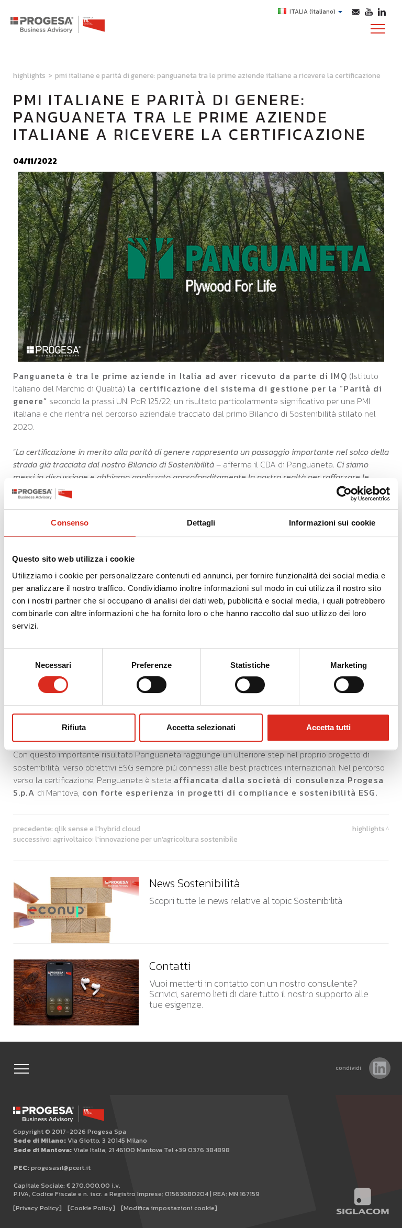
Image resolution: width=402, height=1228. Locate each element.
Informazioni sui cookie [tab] (332, 522)
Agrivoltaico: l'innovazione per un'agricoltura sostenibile (145, 839)
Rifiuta (74, 727)
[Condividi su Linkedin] (379, 1068)
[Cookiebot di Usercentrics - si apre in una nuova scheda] (344, 493)
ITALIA (312, 11)
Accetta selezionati (201, 727)
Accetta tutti (328, 727)
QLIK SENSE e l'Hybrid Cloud (97, 828)
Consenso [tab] (69, 522)
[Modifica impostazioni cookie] (169, 1208)
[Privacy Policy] (37, 1208)
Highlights (29, 75)
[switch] (151, 684)
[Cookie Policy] (91, 1208)
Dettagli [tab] (201, 522)
